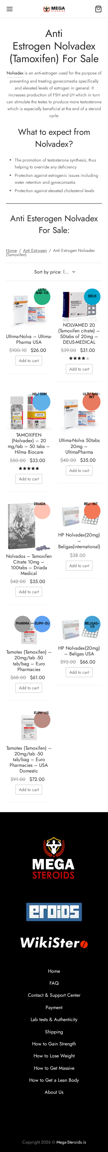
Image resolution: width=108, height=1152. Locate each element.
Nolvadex (15, 73)
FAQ (54, 983)
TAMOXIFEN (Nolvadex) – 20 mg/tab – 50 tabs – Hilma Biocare (29, 443)
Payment (54, 1007)
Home (11, 250)
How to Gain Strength (54, 1043)
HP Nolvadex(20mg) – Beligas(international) (79, 540)
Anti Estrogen (35, 250)
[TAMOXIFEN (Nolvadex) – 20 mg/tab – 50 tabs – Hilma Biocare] (29, 411)
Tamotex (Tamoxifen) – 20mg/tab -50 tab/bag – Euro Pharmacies (29, 661)
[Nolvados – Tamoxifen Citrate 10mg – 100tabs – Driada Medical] (29, 527)
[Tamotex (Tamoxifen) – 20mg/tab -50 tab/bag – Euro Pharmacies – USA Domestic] (29, 727)
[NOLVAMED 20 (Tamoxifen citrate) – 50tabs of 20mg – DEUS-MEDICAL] (79, 304)
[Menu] (9, 9)
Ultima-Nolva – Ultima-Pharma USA (29, 339)
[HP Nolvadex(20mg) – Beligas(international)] (79, 516)
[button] (28, 360)
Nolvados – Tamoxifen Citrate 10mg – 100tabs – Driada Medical (29, 565)
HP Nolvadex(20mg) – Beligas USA (79, 651)
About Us (54, 1092)
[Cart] (98, 9)
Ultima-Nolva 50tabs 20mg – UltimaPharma (79, 446)
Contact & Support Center (54, 995)
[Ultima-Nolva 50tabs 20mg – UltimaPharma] (79, 414)
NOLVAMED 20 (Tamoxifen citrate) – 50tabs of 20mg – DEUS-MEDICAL (79, 334)
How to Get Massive (54, 1068)
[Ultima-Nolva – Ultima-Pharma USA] (29, 310)
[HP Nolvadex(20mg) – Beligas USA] (79, 629)
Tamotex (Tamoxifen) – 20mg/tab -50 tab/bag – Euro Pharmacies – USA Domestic (29, 760)
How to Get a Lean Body (54, 1080)
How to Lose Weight (54, 1055)
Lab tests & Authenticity (54, 1019)
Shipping (54, 1031)
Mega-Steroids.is (71, 1142)
